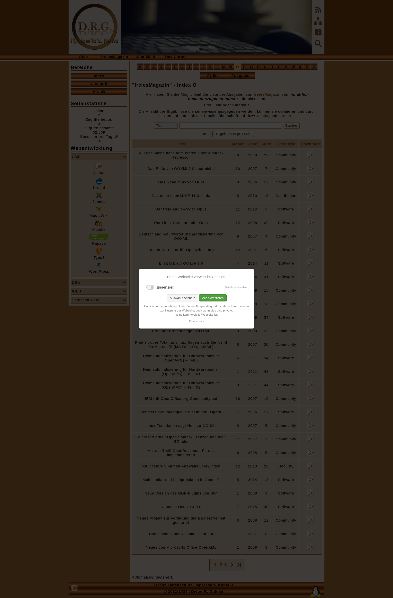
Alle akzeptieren (213, 298)
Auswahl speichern (182, 298)
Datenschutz (196, 321)
